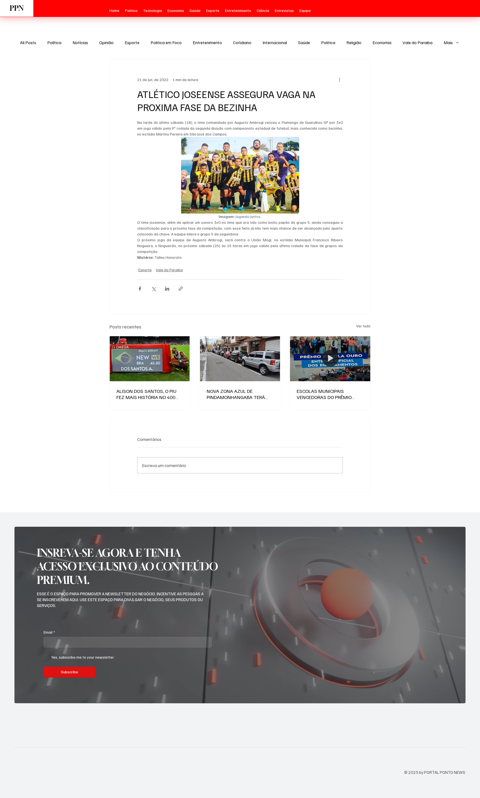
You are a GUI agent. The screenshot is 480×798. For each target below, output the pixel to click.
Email (49, 632)
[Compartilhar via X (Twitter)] (153, 288)
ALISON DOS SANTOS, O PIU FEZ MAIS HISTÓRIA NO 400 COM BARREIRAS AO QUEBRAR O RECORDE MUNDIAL (148, 394)
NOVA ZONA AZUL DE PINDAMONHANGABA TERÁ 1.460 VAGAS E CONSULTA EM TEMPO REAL (239, 394)
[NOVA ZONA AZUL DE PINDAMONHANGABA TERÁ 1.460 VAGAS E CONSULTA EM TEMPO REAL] (240, 358)
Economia (381, 42)
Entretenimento (207, 42)
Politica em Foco (166, 42)
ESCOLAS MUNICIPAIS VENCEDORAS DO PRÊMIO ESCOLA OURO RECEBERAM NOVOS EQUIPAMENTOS (326, 394)
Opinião (106, 42)
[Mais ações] (339, 79)
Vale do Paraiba (417, 42)
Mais (448, 42)
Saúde (304, 42)
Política (54, 42)
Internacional (274, 42)
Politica (328, 42)
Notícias (80, 42)
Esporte (132, 42)
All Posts (28, 42)
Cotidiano (242, 42)
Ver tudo (363, 325)
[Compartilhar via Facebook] (139, 288)
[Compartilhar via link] (180, 288)
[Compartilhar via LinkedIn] (167, 288)
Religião (353, 42)
